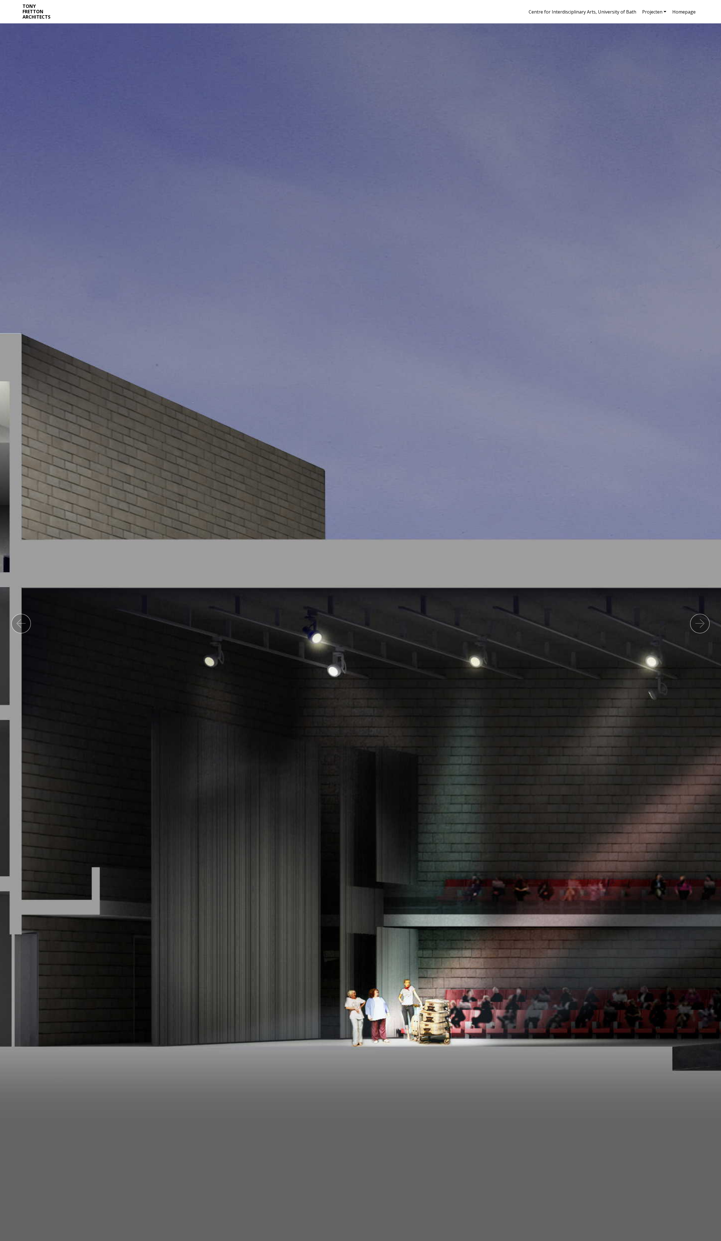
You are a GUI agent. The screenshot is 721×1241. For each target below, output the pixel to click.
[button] (21, 623)
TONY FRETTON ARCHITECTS (36, 12)
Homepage (684, 12)
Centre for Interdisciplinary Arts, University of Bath (582, 12)
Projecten (652, 12)
